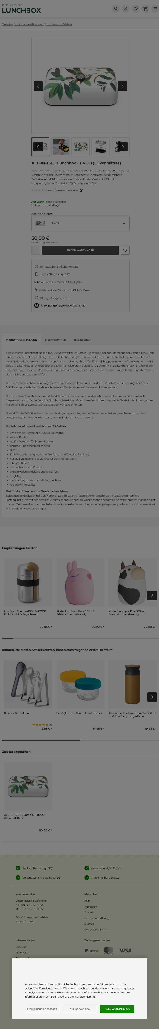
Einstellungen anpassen (42, 1008)
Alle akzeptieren (117, 1008)
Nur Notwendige (80, 1008)
